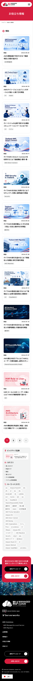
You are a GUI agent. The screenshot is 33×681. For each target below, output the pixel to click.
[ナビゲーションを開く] (29, 4)
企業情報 (5, 632)
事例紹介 (5, 636)
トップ (3, 22)
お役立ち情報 (10, 22)
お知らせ (5, 646)
